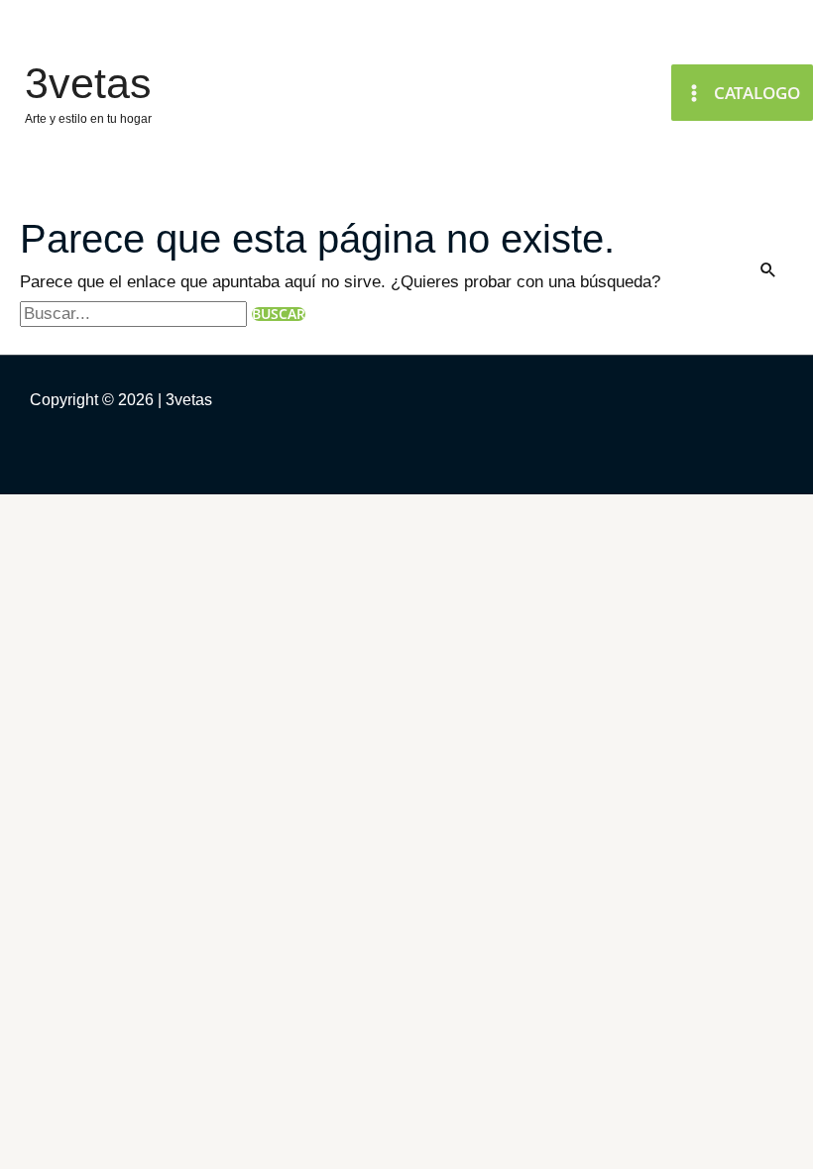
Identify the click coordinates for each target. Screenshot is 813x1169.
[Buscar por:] (136, 313)
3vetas (88, 83)
